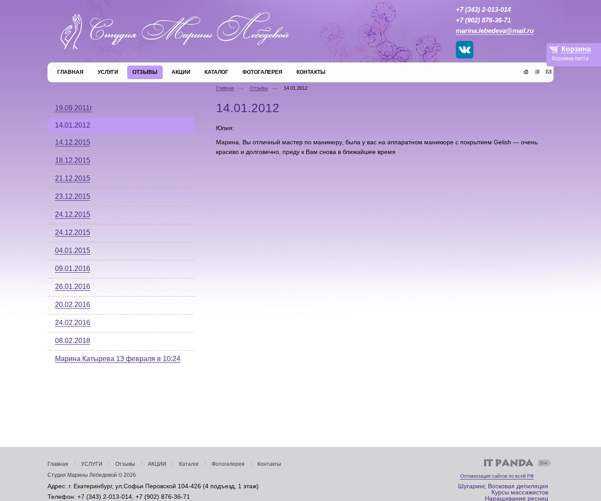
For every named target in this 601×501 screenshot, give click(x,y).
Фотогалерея (228, 464)
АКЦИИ (157, 464)
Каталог (189, 464)
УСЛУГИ (92, 464)
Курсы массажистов (519, 492)
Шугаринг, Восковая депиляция (503, 486)
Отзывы (259, 88)
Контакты (269, 464)
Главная (225, 88)
